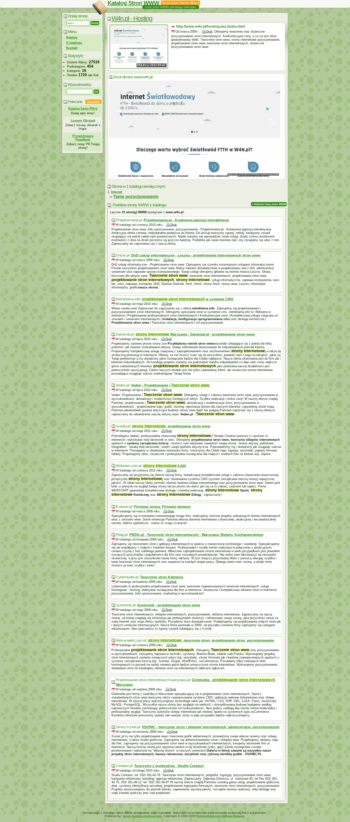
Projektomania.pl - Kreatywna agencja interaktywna (186, 220)
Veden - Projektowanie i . (170, 385)
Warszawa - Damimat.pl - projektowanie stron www (195, 334)
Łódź (164, 466)
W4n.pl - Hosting (132, 18)
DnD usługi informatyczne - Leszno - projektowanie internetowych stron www (195, 255)
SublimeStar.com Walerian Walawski (220, 816)
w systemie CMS (187, 299)
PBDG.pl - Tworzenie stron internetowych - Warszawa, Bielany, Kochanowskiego (196, 535)
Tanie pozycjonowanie (136, 196)
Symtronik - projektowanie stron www (168, 605)
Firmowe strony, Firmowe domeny (162, 507)
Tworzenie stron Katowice (161, 577)
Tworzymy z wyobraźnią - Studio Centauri (169, 766)
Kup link (93, 102)
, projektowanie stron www (171, 426)
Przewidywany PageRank (83, 137)
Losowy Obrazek (83, 120)
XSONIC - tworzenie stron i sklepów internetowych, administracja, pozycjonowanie (211, 727)
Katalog (71, 37)
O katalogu (74, 43)
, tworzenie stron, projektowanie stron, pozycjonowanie (211, 640)
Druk (209, 31)
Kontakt (71, 48)
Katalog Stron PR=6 (82, 108)
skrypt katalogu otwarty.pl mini (142, 816)
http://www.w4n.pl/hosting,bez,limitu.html (210, 26)
